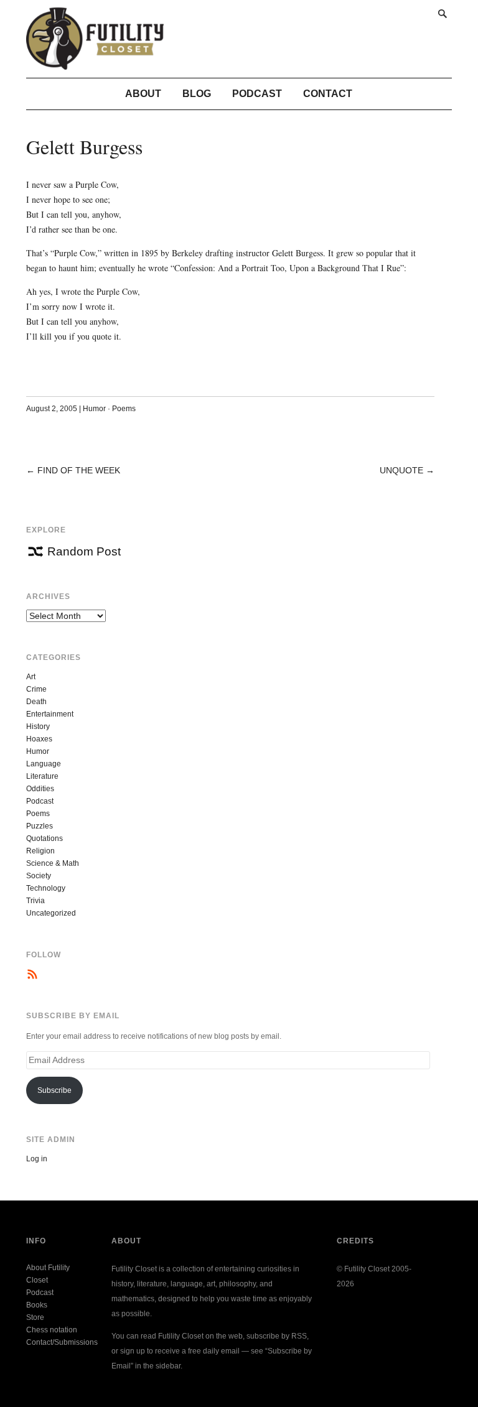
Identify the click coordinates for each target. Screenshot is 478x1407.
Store (35, 1317)
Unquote (401, 470)
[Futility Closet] (95, 63)
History (38, 726)
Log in (36, 1158)
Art (30, 676)
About (143, 93)
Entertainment (49, 714)
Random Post (84, 551)
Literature (42, 776)
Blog (196, 93)
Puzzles (39, 826)
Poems (124, 408)
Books (36, 1305)
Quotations (44, 838)
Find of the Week (78, 470)
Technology (45, 888)
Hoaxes (39, 739)
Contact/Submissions (62, 1342)
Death (36, 701)
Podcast (257, 93)
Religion (40, 851)
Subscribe (54, 1090)
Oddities (40, 788)
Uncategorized (51, 913)
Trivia (35, 900)
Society (38, 875)
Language (43, 763)
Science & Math (52, 863)
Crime (36, 689)
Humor (94, 408)
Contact (327, 93)
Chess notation (51, 1330)
